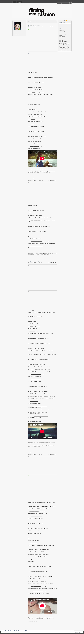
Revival (40, 445)
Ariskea (43, 169)
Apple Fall (42, 442)
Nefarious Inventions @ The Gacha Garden (38, 409)
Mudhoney (32, 141)
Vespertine (32, 386)
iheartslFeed (31, 169)
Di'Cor (29, 443)
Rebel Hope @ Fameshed (33, 82)
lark (48, 171)
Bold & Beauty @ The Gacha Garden (36, 508)
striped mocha (41, 619)
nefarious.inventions (31, 445)
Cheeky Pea (53, 617)
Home (14, 2)
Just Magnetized (40, 171)
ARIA (41, 169)
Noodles (33, 89)
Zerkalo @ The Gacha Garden (37, 354)
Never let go (30, 453)
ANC (31, 559)
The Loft (34, 556)
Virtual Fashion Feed (63, 41)
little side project (62, 24)
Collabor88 (48, 253)
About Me (19, 2)
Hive (31, 540)
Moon (31, 254)
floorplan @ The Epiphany (34, 343)
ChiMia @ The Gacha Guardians (36, 241)
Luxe (51, 618)
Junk (36, 171)
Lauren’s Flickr (16, 34)
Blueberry (31, 84)
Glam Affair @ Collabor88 (35, 338)
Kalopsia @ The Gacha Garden (36, 359)
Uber (48, 254)
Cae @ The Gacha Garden (35, 528)
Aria (32, 143)
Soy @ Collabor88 (33, 238)
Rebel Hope (40, 172)
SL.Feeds (61, 40)
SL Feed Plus (62, 37)
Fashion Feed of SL (63, 31)
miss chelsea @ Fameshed (34, 511)
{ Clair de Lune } (32, 316)
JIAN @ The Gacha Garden (36, 398)
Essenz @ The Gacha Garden (35, 518)
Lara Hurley (45, 171)
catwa (45, 253)
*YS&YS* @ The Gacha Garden (35, 369)
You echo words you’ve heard (34, 25)
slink (33, 254)
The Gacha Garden (48, 619)
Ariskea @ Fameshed (33, 111)
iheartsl (61, 35)
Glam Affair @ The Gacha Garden (40, 312)
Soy (31, 148)
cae (49, 617)
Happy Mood (33, 119)
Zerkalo (33, 116)
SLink (31, 210)
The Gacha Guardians (42, 254)
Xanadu (33, 530)
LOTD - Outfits (36, 169)
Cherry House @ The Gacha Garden (37, 350)
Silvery (35, 619)
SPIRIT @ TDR (36, 333)
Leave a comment (53, 180)
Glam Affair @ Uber (35, 231)
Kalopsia (47, 443)
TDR (47, 445)
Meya (29, 254)
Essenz (50, 169)
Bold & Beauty (46, 617)
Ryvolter (32, 619)
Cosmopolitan (53, 442)
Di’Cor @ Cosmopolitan (34, 364)
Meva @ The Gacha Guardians (36, 226)
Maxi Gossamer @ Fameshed (36, 94)
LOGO (33, 310)
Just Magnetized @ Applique (36, 77)
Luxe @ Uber (33, 523)
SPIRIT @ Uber (32, 331)
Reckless (31, 326)
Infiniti (31, 533)
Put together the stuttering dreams (35, 261)
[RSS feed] (65, 20)
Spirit (43, 445)
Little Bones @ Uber (33, 79)
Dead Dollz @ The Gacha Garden (35, 513)
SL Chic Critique (62, 36)
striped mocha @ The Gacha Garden (37, 545)
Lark (32, 114)
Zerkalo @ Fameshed (34, 361)
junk (30, 109)
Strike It (45, 445)
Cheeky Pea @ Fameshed (36, 566)
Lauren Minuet (34, 26)
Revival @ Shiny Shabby (37, 391)
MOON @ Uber (32, 215)
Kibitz (31, 340)
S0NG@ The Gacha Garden (34, 506)
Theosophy (29, 446)
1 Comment (54, 26)
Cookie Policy (24, 631)
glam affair (55, 253)
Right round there (31, 179)
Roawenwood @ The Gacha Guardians (37, 243)
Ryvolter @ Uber (33, 578)
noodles (36, 172)
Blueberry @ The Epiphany (33, 217)
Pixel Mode (34, 388)
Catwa (33, 72)
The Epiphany (36, 254)
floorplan (31, 106)
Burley (31, 328)
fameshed (53, 169)
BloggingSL (62, 30)
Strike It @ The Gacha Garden (36, 374)
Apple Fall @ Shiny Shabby (34, 348)
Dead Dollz (29, 618)
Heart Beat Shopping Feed (64, 34)
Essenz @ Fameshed (33, 87)
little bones (51, 171)
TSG (30, 323)
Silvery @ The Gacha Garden (37, 583)
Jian (44, 443)
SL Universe (62, 39)
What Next (31, 104)
